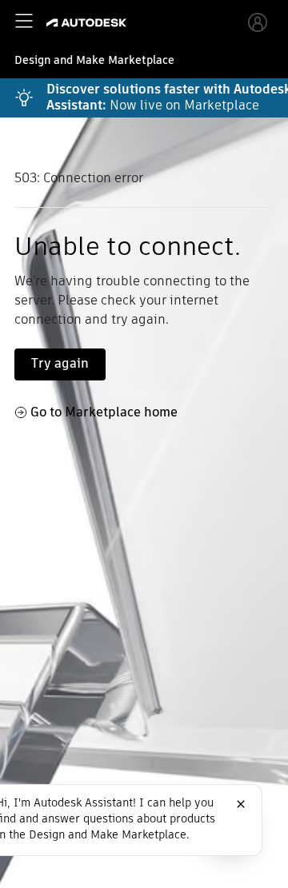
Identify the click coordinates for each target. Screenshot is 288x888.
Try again (60, 363)
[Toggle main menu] (24, 20)
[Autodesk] (88, 23)
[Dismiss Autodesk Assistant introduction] (241, 804)
